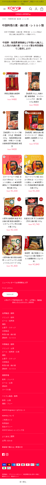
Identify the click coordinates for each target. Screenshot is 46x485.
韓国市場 (5, 375)
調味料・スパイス (9, 338)
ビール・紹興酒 (8, 321)
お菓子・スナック (9, 327)
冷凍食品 (5, 331)
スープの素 (6, 389)
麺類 (4, 324)
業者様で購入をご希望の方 (12, 447)
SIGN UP (10, 294)
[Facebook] (3, 454)
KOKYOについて (8, 416)
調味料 (4, 386)
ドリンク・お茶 (8, 348)
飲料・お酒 (6, 400)
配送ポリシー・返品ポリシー (10, 476)
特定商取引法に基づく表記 (31, 474)
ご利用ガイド (7, 420)
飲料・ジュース (8, 379)
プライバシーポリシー (15, 474)
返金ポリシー (7, 427)
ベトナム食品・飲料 (10, 396)
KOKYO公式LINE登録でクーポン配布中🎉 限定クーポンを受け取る (23, 3)
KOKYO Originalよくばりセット (13, 410)
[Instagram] (7, 454)
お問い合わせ (7, 440)
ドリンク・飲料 (8, 317)
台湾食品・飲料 (8, 313)
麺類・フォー (7, 403)
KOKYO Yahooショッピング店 (13, 430)
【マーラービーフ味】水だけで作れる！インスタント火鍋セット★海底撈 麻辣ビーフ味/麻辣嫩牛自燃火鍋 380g (12, 182)
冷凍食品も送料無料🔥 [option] (23, 14)
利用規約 (5, 423)
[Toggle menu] (4, 9)
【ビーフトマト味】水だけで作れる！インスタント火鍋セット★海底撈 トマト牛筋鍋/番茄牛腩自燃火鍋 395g (34, 182)
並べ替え (23, 482)
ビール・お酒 (7, 383)
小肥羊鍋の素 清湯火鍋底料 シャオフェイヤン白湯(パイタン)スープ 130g (12, 260)
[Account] (36, 8)
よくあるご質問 (8, 436)
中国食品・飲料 (8, 344)
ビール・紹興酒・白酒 (10, 352)
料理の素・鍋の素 (9, 334)
